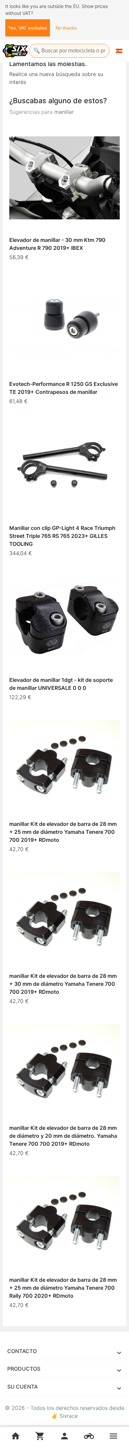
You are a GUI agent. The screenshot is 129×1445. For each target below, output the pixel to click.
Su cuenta (22, 1386)
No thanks (66, 28)
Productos (23, 1368)
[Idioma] (119, 50)
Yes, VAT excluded (27, 28)
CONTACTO (22, 1351)
